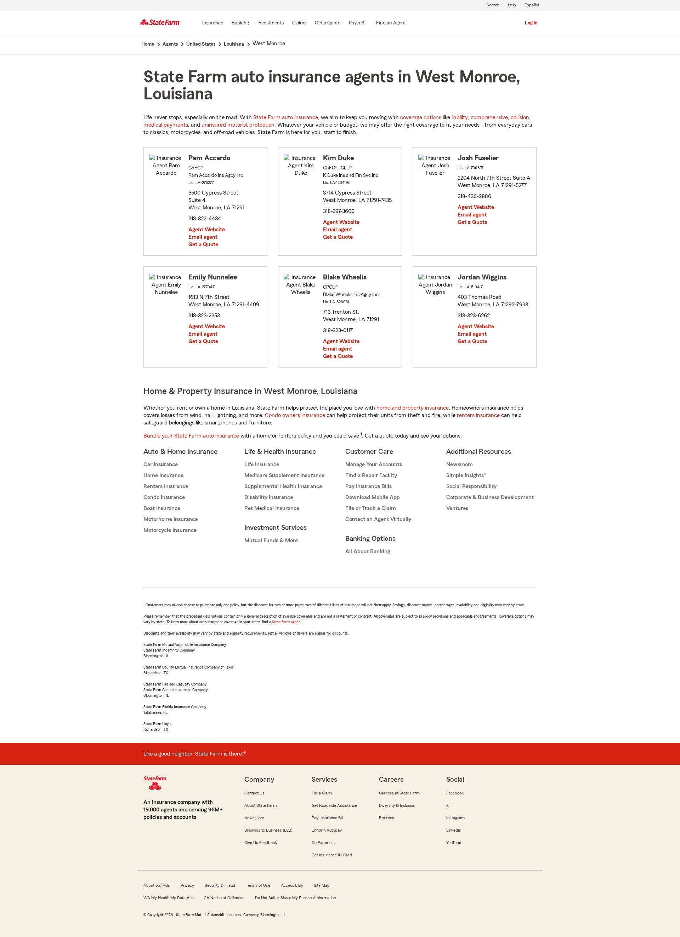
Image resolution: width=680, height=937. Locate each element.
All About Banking (367, 551)
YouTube (453, 842)
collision (520, 117)
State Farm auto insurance (285, 117)
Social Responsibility (471, 486)
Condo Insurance (164, 497)
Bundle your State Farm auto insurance (191, 436)
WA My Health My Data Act (168, 898)
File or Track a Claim (370, 508)
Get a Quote (203, 244)
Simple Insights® (466, 475)
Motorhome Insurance (170, 519)
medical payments (165, 125)
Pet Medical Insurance (271, 508)
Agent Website (206, 229)
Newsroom (459, 464)
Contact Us (254, 793)
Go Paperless (324, 842)
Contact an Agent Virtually (378, 519)
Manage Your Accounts (373, 464)
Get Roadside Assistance (334, 805)
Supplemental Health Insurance (283, 486)
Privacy (187, 885)
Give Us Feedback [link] (260, 842)
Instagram (455, 818)
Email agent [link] (202, 237)
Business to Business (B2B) (268, 830)
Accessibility (292, 885)
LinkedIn (453, 830)
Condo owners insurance (295, 415)
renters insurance (478, 415)
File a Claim (322, 793)
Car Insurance (160, 464)
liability (460, 117)
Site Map (322, 885)
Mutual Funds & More (271, 540)
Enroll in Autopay (327, 830)
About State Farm (260, 805)
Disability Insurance (268, 497)
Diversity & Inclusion (397, 805)
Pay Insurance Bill (327, 818)
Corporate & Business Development (490, 497)
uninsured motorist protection (238, 125)
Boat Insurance (161, 508)
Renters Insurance (165, 486)
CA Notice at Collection (224, 898)
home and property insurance (412, 408)
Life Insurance (261, 464)
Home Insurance (163, 475)
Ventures (457, 508)
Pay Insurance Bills (368, 486)
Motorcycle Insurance (170, 530)
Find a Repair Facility (371, 475)
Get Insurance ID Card (332, 855)
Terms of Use (258, 885)
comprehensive (489, 117)
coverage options (420, 117)
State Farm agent (286, 622)
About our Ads (156, 885)
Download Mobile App (372, 497)
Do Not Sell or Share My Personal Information (295, 898)
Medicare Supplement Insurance (284, 475)
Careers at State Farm (399, 793)
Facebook (455, 793)
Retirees (386, 818)
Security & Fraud (220, 885)
